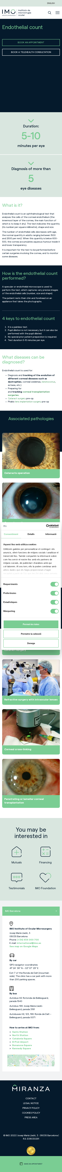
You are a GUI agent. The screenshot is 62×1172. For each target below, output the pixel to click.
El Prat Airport (20, 1042)
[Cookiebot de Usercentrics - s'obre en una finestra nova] (46, 526)
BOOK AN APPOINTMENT (31, 42)
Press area (31, 1117)
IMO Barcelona (12, 911)
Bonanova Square (22, 1045)
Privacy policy (31, 1108)
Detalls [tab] (31, 534)
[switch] (54, 593)
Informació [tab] (50, 534)
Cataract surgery (17, 398)
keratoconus (48, 382)
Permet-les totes (31, 624)
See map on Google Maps (24, 946)
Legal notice (31, 1103)
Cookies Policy (31, 1113)
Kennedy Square (21, 1048)
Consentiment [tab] (11, 534)
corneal (27, 392)
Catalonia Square (22, 1038)
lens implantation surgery (28, 402)
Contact (31, 1098)
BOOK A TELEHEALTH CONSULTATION (31, 52)
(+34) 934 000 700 (28, 940)
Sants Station (20, 1032)
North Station (20, 1035)
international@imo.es (29, 943)
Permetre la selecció (31, 634)
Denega (31, 643)
